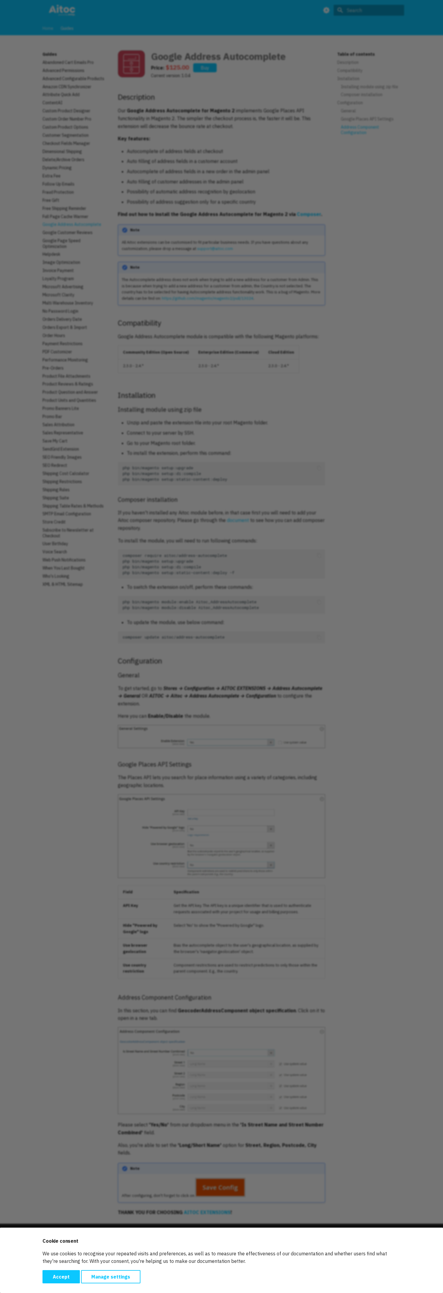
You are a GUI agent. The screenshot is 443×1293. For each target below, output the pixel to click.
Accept (61, 1277)
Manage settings (110, 1277)
